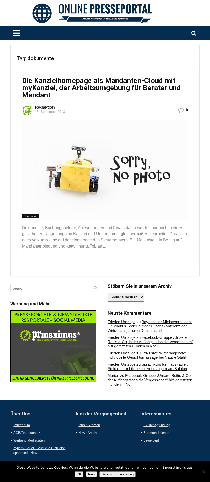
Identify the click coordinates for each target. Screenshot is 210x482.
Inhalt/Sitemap (89, 425)
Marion (113, 375)
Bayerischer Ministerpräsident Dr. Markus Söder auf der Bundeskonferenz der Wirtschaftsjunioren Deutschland (150, 326)
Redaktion (45, 107)
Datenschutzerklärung (117, 474)
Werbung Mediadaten (29, 440)
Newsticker (31, 216)
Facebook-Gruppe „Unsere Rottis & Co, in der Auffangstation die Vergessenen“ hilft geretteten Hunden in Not (150, 341)
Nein (91, 474)
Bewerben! (151, 440)
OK (79, 474)
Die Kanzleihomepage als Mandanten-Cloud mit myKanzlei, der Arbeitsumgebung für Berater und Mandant (101, 87)
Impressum (21, 425)
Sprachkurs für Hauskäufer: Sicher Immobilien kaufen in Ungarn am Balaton (148, 366)
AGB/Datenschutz (26, 433)
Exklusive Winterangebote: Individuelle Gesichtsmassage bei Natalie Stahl (147, 355)
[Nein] (203, 471)
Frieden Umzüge (121, 322)
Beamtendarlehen (156, 433)
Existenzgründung (156, 425)
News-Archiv (87, 433)
